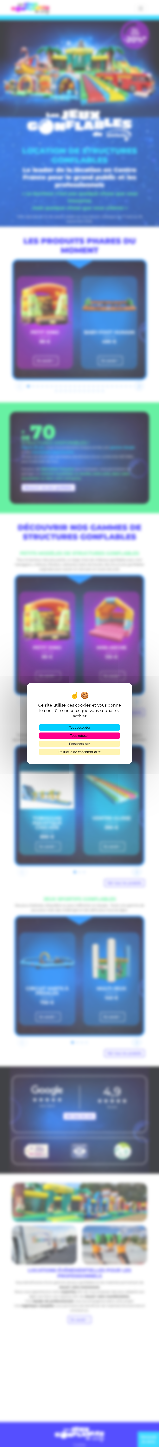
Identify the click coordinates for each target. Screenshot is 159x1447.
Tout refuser (79, 735)
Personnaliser (79, 744)
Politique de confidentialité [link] (79, 752)
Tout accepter (79, 727)
